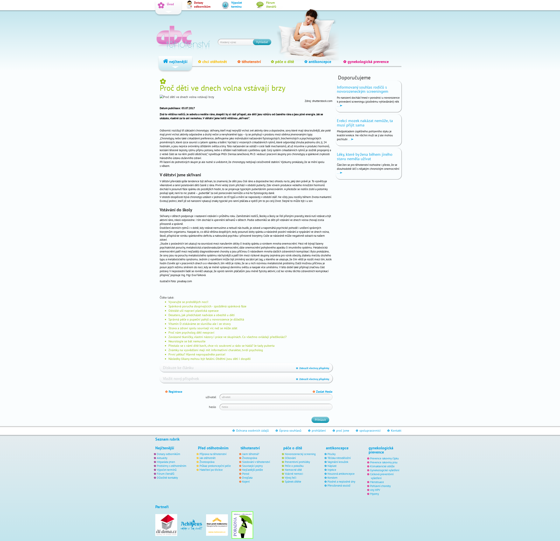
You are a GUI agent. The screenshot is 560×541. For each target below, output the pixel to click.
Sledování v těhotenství (256, 462)
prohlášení (317, 430)
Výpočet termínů (167, 469)
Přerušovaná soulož (338, 485)
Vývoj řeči (290, 477)
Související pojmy (252, 465)
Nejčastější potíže (252, 469)
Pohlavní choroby (380, 486)
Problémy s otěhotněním (171, 465)
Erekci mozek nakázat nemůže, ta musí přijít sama (365, 123)
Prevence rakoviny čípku (384, 458)
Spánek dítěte (293, 481)
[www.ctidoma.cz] (166, 525)
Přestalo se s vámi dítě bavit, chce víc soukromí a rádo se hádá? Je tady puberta (221, 346)
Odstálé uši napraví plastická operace (193, 311)
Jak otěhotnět (207, 458)
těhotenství (249, 61)
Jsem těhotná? (250, 454)
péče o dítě (282, 61)
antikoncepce (317, 61)
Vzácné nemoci (294, 473)
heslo (212, 407)
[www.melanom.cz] (217, 525)
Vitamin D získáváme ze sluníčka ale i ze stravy (199, 324)
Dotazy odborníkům (168, 454)
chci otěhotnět (212, 61)
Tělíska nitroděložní (339, 458)
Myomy (374, 493)
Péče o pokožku (294, 465)
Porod (245, 473)
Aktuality (162, 458)
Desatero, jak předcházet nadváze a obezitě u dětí (201, 315)
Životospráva (207, 462)
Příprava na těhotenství (213, 454)
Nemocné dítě (293, 469)
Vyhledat (262, 42)
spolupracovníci (368, 430)
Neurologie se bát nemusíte (186, 341)
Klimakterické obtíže (382, 466)
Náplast (331, 465)
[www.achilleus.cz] (192, 525)
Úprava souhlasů (288, 430)
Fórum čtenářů (165, 473)
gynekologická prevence (366, 61)
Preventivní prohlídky (297, 462)
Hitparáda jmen (166, 462)
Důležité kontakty (167, 477)
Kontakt (394, 430)
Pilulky (331, 454)
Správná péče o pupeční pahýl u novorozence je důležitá (206, 319)
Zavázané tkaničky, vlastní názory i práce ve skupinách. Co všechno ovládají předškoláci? (227, 337)
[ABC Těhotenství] (183, 36)
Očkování (290, 458)
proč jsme (340, 430)
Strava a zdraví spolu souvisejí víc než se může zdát (202, 328)
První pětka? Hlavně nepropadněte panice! (196, 354)
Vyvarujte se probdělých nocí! (188, 302)
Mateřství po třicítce (211, 469)
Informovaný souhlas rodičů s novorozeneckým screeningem (362, 89)
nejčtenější (177, 61)
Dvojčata (247, 477)
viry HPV (375, 490)
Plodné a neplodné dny (341, 481)
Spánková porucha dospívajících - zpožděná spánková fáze (207, 306)
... (338, 105)
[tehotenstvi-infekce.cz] (242, 525)
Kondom (332, 477)
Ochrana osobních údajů (250, 430)
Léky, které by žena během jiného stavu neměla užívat (364, 156)
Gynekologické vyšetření (384, 470)
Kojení (246, 481)
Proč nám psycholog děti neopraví (191, 332)
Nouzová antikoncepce (341, 473)
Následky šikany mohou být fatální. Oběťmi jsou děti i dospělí (209, 359)
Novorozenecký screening (300, 454)
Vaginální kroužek (337, 462)
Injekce (331, 469)
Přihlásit (320, 420)
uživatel (211, 397)
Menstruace (377, 482)
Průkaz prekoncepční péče (215, 465)
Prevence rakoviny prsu (383, 462)
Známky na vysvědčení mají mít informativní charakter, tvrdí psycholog (215, 350)
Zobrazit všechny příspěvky (312, 368)
